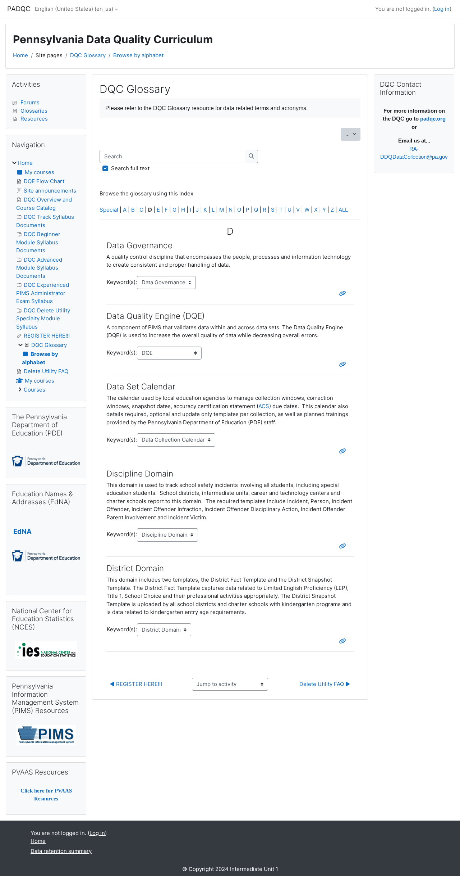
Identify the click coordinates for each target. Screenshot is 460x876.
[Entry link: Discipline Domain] (344, 546)
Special (109, 209)
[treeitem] (46, 276)
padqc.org (433, 119)
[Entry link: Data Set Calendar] (344, 451)
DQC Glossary (88, 55)
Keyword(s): (122, 282)
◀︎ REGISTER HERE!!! (136, 684)
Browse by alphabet (138, 55)
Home (20, 55)
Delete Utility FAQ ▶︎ (324, 684)
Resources (34, 118)
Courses (34, 389)
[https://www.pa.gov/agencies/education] (46, 460)
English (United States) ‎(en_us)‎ (74, 8)
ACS (263, 406)
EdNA (22, 531)
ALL (343, 209)
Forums (30, 102)
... (352, 133)
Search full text (130, 168)
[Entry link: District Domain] (344, 641)
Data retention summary (61, 851)
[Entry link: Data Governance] (344, 293)
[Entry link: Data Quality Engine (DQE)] (344, 364)
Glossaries (33, 110)
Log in (442, 8)
